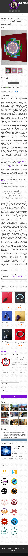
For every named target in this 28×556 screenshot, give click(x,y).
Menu (25, 14)
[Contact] (16, 11)
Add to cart (14, 83)
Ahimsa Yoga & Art (17, 276)
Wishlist (4, 91)
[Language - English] (10, 11)
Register (14, 396)
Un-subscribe (3, 398)
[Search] (13, 11)
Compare (11, 91)
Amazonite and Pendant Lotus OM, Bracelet (20, 342)
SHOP (23, 548)
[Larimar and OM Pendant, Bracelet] (20, 302)
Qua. (2, 82)
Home (3, 548)
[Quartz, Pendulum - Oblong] (7, 339)
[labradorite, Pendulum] (7, 302)
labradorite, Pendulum (7, 304)
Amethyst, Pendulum (20, 322)
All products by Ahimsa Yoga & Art (9, 351)
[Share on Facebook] (17, 91)
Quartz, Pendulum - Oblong (7, 341)
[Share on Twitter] (15, 91)
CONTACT (13, 550)
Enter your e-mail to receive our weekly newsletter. (12, 390)
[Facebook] (19, 11)
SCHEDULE (17, 548)
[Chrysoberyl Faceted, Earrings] (7, 321)
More (15, 460)
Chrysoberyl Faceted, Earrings (7, 323)
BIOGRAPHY (10, 548)
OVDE (25, 137)
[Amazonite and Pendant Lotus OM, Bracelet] (20, 339)
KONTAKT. (3, 180)
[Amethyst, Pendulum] (20, 321)
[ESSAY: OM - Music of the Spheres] (6, 456)
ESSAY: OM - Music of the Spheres (19, 448)
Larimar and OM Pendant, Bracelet (20, 304)
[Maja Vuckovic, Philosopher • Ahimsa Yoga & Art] (14, 9)
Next (14, 439)
